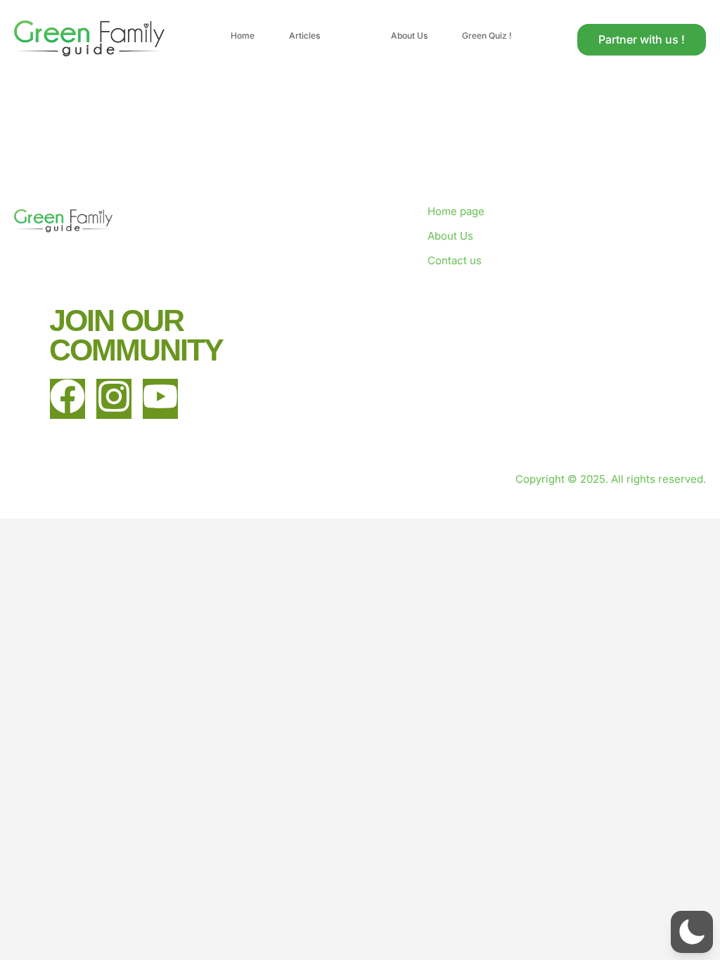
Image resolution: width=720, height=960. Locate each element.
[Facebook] (67, 399)
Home (243, 35)
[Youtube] (160, 399)
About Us (409, 35)
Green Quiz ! (487, 35)
